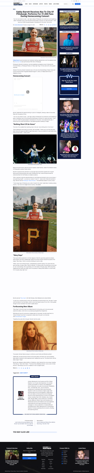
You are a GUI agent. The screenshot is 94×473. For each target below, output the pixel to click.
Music (30, 3)
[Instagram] (76, 1)
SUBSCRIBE (77, 3)
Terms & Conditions (20, 471)
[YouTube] (75, 1)
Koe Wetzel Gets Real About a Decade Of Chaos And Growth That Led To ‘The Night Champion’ (11, 462)
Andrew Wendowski (20, 398)
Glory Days (23, 298)
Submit (29, 458)
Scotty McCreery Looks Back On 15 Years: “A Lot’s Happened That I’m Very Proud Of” (69, 27)
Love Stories (56, 3)
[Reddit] (52, 25)
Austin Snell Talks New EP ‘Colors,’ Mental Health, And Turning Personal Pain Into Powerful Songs (69, 48)
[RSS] (80, 1)
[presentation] (69, 19)
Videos (50, 3)
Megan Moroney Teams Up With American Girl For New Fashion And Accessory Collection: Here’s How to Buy (69, 155)
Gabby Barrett (16, 60)
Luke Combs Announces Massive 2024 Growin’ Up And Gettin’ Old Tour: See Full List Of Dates (23, 424)
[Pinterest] (54, 25)
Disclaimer (26, 471)
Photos (46, 3)
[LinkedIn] (50, 25)
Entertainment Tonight (20, 316)
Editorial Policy (7, 471)
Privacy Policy (13, 471)
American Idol (18, 61)
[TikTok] (78, 1)
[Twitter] (73, 1)
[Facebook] (71, 1)
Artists (41, 3)
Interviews (35, 3)
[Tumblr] (48, 25)
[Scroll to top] (91, 471)
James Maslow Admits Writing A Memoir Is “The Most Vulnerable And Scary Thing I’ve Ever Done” (69, 115)
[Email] (56, 25)
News (26, 3)
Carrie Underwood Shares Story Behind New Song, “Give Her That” (46, 423)
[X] (46, 25)
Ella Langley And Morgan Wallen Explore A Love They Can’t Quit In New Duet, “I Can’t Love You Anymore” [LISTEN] (69, 70)
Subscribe (69, 88)
